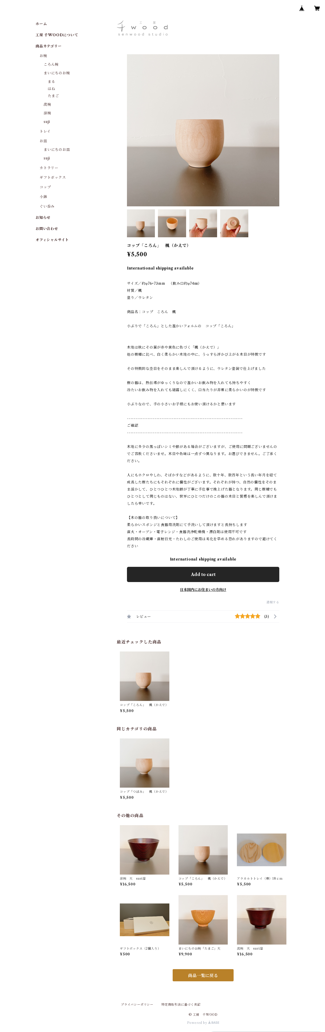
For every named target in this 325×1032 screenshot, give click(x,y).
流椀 (47, 104)
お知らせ (43, 217)
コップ (45, 187)
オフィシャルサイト (52, 240)
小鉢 (43, 196)
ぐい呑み (47, 206)
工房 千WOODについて (57, 35)
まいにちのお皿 (57, 149)
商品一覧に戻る (203, 975)
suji (47, 121)
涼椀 (47, 113)
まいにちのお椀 (57, 73)
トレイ (45, 131)
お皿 (43, 141)
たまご (53, 96)
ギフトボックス (53, 177)
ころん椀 (51, 64)
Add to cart (203, 574)
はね (51, 88)
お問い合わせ (47, 228)
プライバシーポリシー (137, 1004)
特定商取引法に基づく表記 (181, 1004)
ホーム (41, 24)
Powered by (197, 1023)
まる (51, 81)
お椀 (43, 55)
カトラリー (49, 168)
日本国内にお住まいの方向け (203, 589)
